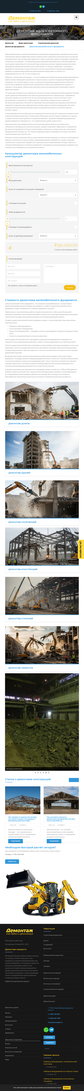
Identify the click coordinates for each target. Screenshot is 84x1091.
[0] (7, 218)
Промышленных (11, 979)
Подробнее (15, 799)
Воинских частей (11, 1006)
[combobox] (58, 180)
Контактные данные (15, 259)
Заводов (47, 924)
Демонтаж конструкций (22, 569)
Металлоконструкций (51, 936)
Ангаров (46, 919)
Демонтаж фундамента (14, 47)
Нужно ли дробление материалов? (21, 236)
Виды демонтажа (26, 43)
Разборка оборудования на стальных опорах (61, 1029)
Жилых (7, 971)
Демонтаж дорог (50, 954)
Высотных (9, 983)
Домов (46, 899)
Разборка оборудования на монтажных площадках (59, 1038)
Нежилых (8, 975)
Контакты (49, 995)
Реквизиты (50, 1001)
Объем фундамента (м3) (17, 212)
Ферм (7, 1018)
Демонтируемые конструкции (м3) (21, 165)
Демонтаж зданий (19, 473)
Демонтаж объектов (20, 668)
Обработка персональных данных (17, 939)
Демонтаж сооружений (22, 522)
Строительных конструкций (54, 947)
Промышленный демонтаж (53, 913)
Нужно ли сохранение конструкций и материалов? (26, 189)
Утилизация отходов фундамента (20, 227)
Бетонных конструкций (52, 942)
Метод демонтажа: (15, 180)
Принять (67, 1087)
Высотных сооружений (13, 1010)
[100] (8, 172)
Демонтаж (9, 43)
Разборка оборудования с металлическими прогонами (60, 1021)
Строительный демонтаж (48, 43)
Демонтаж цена (49, 959)
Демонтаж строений (20, 619)
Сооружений (48, 903)
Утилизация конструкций (17, 203)
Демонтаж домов (19, 424)
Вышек (7, 1002)
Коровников (9, 1014)
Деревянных (9, 991)
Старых (8, 987)
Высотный (47, 907)
